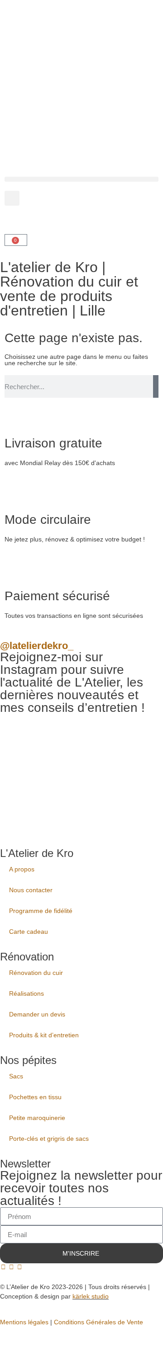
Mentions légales (24, 1322)
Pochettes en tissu (35, 1097)
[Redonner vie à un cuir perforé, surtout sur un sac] (38, 802)
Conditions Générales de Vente (98, 1322)
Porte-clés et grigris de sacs (49, 1138)
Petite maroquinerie (37, 1117)
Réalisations (26, 993)
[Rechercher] (155, 386)
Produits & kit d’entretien (44, 1035)
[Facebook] (3, 1267)
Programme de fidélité (40, 910)
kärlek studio (90, 1296)
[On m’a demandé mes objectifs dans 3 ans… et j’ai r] (124, 750)
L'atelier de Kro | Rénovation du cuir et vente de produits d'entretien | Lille (69, 289)
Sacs (16, 1076)
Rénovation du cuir (36, 972)
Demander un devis (37, 1014)
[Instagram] (11, 1267)
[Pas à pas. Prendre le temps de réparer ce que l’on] (38, 750)
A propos (21, 869)
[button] (81, 179)
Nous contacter (31, 890)
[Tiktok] (19, 1267)
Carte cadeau (28, 931)
